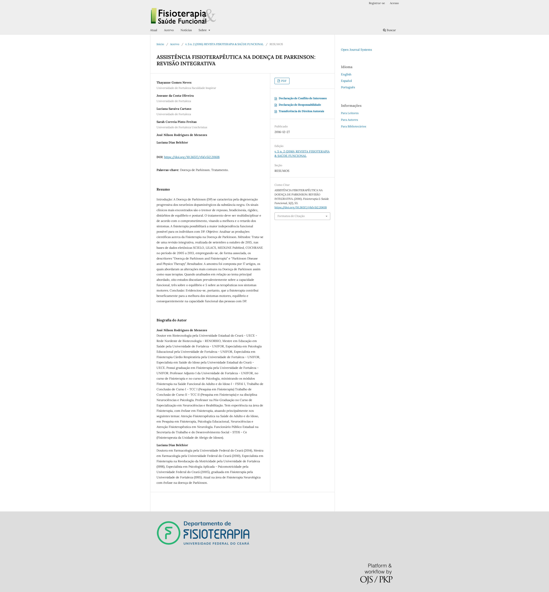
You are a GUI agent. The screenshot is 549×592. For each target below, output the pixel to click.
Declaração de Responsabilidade (300, 105)
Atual (153, 30)
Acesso (394, 3)
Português (348, 87)
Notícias (186, 30)
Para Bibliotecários (353, 126)
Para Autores (349, 120)
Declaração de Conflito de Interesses (303, 98)
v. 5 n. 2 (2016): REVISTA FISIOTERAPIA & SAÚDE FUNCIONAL (224, 44)
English (346, 74)
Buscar (391, 30)
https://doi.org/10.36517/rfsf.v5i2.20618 (192, 157)
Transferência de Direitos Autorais (301, 111)
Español (346, 81)
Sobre (203, 30)
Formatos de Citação (291, 216)
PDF (284, 81)
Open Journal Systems (356, 50)
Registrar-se (377, 3)
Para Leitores (350, 113)
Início (160, 44)
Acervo (169, 30)
